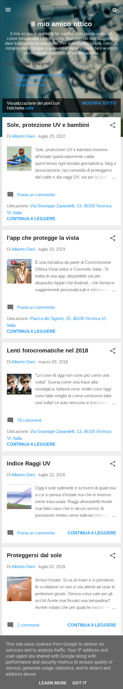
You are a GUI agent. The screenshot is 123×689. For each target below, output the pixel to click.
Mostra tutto (99, 103)
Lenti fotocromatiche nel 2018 (47, 350)
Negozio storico (30, 79)
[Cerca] (115, 11)
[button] (112, 126)
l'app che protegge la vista (43, 238)
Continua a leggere (31, 218)
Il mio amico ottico (61, 24)
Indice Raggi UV (28, 463)
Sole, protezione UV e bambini (48, 125)
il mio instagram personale (40, 74)
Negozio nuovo (30, 84)
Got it (79, 683)
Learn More (53, 683)
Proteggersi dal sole (34, 555)
